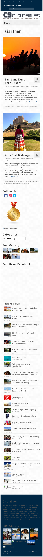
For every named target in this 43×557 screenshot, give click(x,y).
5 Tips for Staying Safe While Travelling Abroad (23, 342)
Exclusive (30, 158)
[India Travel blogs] (14, 213)
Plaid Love (16, 457)
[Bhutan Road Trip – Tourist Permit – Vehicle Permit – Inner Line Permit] (24, 250)
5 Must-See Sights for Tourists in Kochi (24, 334)
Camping (7, 106)
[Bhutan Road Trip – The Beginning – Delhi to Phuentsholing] (33, 250)
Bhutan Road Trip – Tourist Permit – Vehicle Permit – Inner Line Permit (25, 373)
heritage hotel (31, 181)
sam (25, 106)
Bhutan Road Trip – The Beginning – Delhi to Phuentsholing (25, 382)
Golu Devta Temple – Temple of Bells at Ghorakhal (26, 450)
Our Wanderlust (21, 2)
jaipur (10, 183)
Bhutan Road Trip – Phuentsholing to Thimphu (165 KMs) (25, 326)
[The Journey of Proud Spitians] (7, 542)
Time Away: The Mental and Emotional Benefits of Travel (26, 390)
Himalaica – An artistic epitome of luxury (24, 351)
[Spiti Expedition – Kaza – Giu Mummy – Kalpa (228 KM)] (9, 547)
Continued (33, 102)
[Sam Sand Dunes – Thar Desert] (21, 56)
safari (22, 106)
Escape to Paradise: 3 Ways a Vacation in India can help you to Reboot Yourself (22, 466)
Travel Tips (31, 2)
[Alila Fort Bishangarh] (21, 132)
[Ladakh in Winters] (15, 256)
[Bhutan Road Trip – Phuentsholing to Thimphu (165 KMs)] (15, 250)
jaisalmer (15, 183)
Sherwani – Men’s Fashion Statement (25, 416)
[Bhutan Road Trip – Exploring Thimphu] (7, 250)
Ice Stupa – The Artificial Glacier (24, 480)
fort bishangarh (22, 181)
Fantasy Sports (17, 397)
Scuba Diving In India (19, 358)
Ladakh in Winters (18, 474)
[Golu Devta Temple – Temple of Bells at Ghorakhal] (7, 256)
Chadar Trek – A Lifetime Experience (25, 443)
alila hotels (14, 181)
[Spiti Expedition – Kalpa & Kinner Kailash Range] (30, 542)
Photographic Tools (9, 5)
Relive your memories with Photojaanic (22, 365)
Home (5, 2)
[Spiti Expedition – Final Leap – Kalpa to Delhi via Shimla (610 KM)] (18, 541)
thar (36, 106)
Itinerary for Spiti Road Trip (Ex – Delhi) (24, 429)
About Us (11, 2)
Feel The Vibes (17, 487)
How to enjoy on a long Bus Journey (25, 437)
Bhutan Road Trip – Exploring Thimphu (23, 317)
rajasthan (17, 106)
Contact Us (19, 5)
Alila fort (7, 181)
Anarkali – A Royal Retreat (21, 422)
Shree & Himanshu (13, 86)
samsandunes (31, 106)
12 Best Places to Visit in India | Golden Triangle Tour (26, 309)
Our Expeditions (32, 86)
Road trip (26, 183)
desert (12, 106)
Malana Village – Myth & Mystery (24, 410)
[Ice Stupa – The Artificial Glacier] (24, 536)
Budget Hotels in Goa (20, 403)
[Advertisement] (16, 285)
